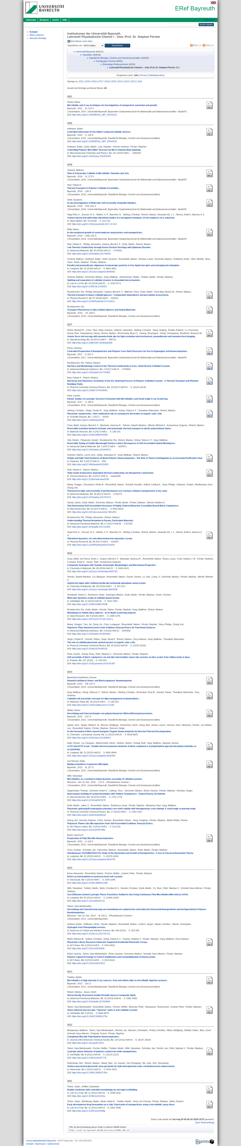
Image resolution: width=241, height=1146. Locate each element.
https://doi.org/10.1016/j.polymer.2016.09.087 (93, 663)
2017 (100, 81)
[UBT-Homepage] (44, 15)
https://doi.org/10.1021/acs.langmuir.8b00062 (93, 271)
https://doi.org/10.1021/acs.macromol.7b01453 (94, 512)
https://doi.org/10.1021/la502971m (88, 901)
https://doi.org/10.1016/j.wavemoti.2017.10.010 (94, 224)
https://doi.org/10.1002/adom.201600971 (91, 449)
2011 (139, 81)
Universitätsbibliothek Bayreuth (41, 1140)
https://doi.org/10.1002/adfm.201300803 (91, 1001)
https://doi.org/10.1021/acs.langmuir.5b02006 (93, 756)
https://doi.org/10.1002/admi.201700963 (91, 372)
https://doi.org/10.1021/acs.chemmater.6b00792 (95, 571)
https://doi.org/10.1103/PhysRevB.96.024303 (93, 545)
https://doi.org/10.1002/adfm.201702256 (91, 527)
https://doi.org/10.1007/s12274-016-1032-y (92, 619)
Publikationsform (157, 75)
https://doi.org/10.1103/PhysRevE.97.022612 (93, 301)
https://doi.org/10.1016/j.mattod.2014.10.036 (93, 705)
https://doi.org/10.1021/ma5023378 (89, 800)
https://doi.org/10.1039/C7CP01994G (89, 390)
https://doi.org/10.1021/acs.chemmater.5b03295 (95, 589)
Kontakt (30, 1144)
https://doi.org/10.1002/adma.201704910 (91, 254)
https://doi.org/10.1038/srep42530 (88, 420)
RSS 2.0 (209, 45)
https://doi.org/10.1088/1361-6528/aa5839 (92, 343)
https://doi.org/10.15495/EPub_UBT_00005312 (94, 115)
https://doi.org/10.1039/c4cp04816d (89, 815)
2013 (126, 81)
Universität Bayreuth (85, 51)
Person (143, 75)
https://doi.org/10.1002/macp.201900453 (91, 156)
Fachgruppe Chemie (106, 61)
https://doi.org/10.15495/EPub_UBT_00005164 (94, 141)
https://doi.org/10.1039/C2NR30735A (89, 1072)
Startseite (31, 20)
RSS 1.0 (197, 45)
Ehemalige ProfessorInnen (115, 64)
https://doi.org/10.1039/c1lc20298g (88, 1111)
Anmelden (209, 20)
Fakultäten (88, 55)
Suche (55, 20)
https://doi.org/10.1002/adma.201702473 (91, 497)
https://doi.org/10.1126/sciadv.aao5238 (90, 479)
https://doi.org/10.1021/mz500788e (88, 830)
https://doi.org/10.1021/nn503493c (88, 948)
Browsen (44, 20)
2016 (107, 81)
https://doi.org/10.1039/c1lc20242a (88, 1096)
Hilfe (64, 20)
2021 (81, 81)
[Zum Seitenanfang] (204, 1122)
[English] (213, 2)
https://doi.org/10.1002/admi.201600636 (91, 634)
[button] (117, 45)
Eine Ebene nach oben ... (82, 41)
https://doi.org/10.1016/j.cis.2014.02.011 (91, 933)
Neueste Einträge (38, 38)
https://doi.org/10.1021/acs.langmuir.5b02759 (93, 859)
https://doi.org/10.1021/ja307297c (88, 1043)
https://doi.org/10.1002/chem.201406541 (91, 738)
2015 (113, 81)
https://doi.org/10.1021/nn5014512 (88, 963)
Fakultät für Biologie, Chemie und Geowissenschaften (115, 58)
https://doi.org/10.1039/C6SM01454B (89, 604)
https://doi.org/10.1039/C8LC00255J (89, 286)
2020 (87, 81)
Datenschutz (53, 1144)
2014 (120, 81)
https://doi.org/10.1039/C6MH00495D (90, 435)
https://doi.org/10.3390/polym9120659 (90, 464)
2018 (94, 81)
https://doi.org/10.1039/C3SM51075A (89, 1016)
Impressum (40, 1144)
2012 (133, 81)
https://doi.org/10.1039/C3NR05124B (89, 883)
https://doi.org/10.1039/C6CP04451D (89, 649)
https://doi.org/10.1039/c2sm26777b (89, 1058)
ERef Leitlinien (37, 35)
